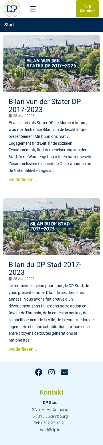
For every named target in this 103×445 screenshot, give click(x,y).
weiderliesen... (23, 179)
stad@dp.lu (50, 430)
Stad (9, 25)
